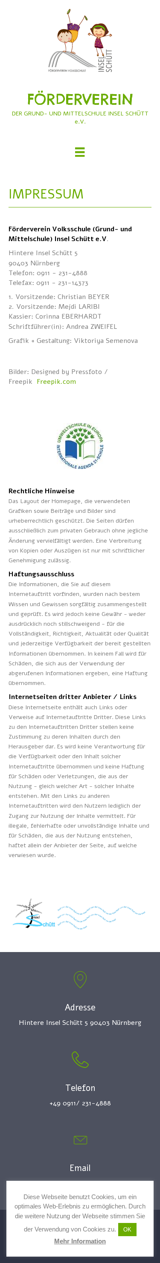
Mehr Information (80, 1241)
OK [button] (127, 1229)
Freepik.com (56, 381)
